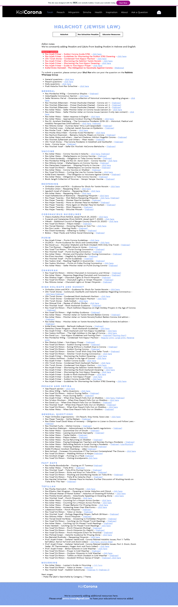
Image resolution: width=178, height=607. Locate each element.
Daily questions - (53, 84)
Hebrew (96, 123)
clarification (126, 444)
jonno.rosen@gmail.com (76, 598)
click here (86, 123)
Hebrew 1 (92, 570)
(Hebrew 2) (104, 570)
